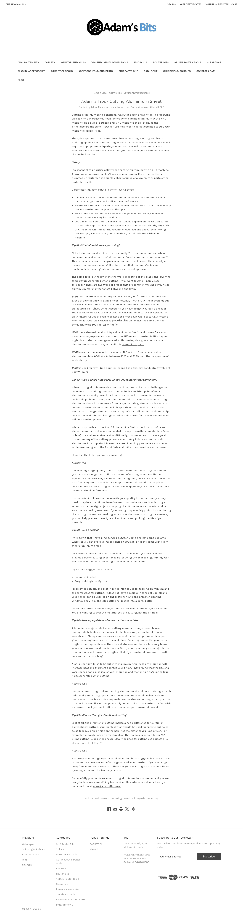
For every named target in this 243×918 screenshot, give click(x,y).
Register (223, 4)
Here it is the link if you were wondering (97, 455)
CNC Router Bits (28, 62)
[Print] (121, 809)
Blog (21, 80)
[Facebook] (109, 809)
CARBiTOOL (96, 844)
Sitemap (27, 864)
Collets (50, 62)
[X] (127, 809)
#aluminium (102, 798)
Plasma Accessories (31, 71)
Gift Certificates (190, 4)
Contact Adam (205, 71)
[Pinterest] (133, 809)
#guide (141, 798)
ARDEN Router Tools (187, 62)
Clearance (214, 62)
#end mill (129, 798)
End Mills (140, 62)
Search (171, 4)
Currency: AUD (15, 4)
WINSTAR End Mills (73, 62)
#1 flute (89, 798)
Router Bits (161, 62)
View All (94, 849)
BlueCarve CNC (128, 71)
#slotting (152, 798)
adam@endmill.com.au (107, 786)
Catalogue (151, 71)
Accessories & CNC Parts (95, 71)
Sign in (209, 4)
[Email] (115, 809)
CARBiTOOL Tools (62, 71)
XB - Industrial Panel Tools (109, 62)
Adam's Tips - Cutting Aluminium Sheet (121, 101)
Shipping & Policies (177, 71)
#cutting (117, 798)
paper (81, 284)
